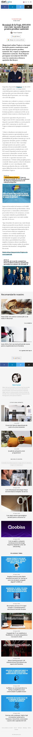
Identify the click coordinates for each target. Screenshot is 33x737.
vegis (20, 463)
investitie (4, 463)
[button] (26, 2)
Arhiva (29, 727)
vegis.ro (13, 465)
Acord (15, 727)
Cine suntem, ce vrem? (7, 727)
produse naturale (12, 463)
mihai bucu (19, 465)
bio (24, 463)
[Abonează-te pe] (16, 36)
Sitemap (25, 727)
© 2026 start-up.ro (16, 734)
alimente (29, 463)
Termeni (20, 727)
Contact (16, 729)
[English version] (24, 2)
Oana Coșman (17, 32)
